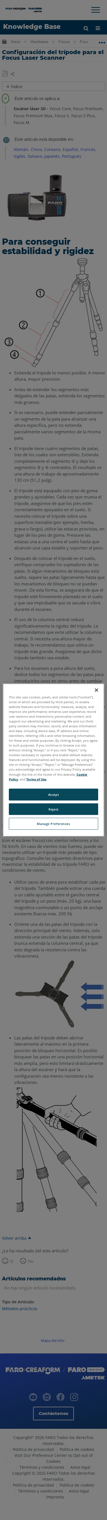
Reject (53, 809)
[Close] (96, 690)
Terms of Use (36, 779)
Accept (53, 794)
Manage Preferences (53, 824)
